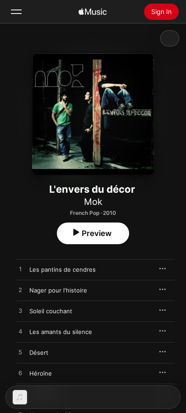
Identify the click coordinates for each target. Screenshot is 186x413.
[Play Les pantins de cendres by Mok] (20, 269)
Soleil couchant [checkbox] (50, 311)
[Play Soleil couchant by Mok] (20, 311)
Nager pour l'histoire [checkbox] (58, 290)
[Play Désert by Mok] (20, 352)
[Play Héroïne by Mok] (20, 373)
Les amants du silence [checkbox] (60, 331)
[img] (93, 12)
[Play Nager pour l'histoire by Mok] (20, 290)
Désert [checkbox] (38, 352)
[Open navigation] (16, 12)
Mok (93, 201)
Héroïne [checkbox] (40, 373)
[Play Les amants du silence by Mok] (20, 332)
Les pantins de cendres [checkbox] (62, 269)
